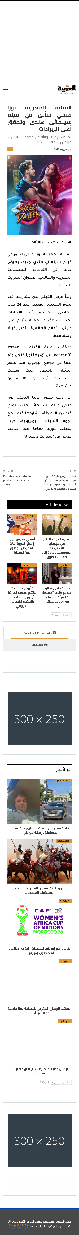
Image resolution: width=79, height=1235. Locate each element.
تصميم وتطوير (61, 1226)
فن (10, 149)
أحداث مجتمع (29, 565)
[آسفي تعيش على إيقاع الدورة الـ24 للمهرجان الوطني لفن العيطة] (22, 524)
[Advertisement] (39, 42)
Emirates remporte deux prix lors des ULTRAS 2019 (18, 480)
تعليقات (37, 645)
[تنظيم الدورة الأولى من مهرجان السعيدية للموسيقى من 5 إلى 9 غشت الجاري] (57, 524)
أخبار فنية (66, 516)
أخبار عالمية (65, 1021)
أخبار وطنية (65, 901)
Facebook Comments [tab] (37, 633)
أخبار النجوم (65, 565)
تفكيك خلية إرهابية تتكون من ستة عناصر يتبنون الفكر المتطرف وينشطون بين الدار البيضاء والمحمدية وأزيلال (60, 482)
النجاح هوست (36, 1226)
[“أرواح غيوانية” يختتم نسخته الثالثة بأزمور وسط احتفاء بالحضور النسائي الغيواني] (22, 573)
